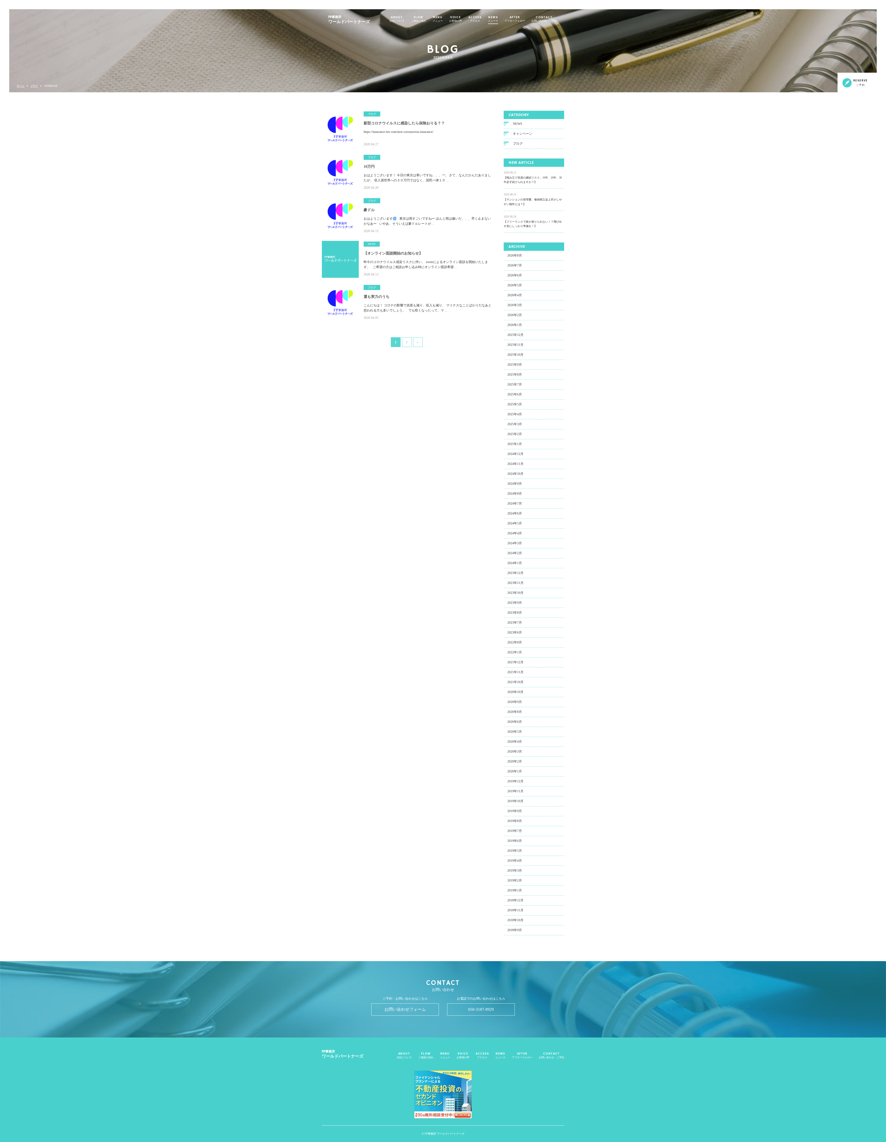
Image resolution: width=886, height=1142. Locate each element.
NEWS (493, 19)
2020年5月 (514, 731)
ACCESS (475, 19)
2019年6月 (514, 841)
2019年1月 (514, 890)
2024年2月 (514, 553)
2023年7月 (514, 622)
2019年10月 (515, 801)
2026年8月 (514, 255)
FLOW (418, 19)
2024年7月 (514, 503)
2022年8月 (514, 642)
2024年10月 (515, 473)
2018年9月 (514, 930)
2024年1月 (514, 563)
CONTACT (544, 19)
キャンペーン (522, 133)
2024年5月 (514, 523)
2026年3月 (514, 305)
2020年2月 (514, 761)
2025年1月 (514, 444)
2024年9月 (514, 483)
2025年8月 (514, 374)
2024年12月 (515, 454)
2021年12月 (515, 662)
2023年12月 (515, 573)
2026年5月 (514, 285)
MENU (438, 19)
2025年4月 (514, 414)
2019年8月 (514, 821)
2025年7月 (514, 384)
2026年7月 (514, 265)
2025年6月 (514, 394)
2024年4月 (514, 533)
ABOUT (396, 19)
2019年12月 (515, 781)
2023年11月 (515, 583)
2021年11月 (515, 672)
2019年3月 (514, 870)
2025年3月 (514, 424)
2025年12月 (515, 335)
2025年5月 (514, 404)
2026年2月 (514, 315)
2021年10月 (515, 682)
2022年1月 (514, 652)
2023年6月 (514, 632)
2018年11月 (515, 910)
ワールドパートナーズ (349, 19)
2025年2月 (514, 434)
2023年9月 (514, 602)
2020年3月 (514, 751)
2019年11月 (515, 791)
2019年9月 (514, 811)
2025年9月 (514, 364)
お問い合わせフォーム (405, 1009)
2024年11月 (515, 464)
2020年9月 (514, 702)
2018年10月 (515, 920)
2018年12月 (515, 900)
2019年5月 (514, 850)
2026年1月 (514, 325)
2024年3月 (514, 543)
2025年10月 (515, 354)
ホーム (20, 86)
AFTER (515, 19)
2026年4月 (514, 295)
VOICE (455, 19)
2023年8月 (514, 612)
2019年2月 (514, 880)
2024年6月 (514, 513)
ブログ (34, 86)
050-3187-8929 (481, 1009)
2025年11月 (515, 345)
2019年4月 (514, 860)
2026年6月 (514, 275)
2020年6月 (514, 721)
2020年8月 (514, 712)
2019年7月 (514, 831)
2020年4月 (514, 741)
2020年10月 (515, 692)
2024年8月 (514, 493)
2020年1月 (514, 771)
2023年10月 (515, 593)
